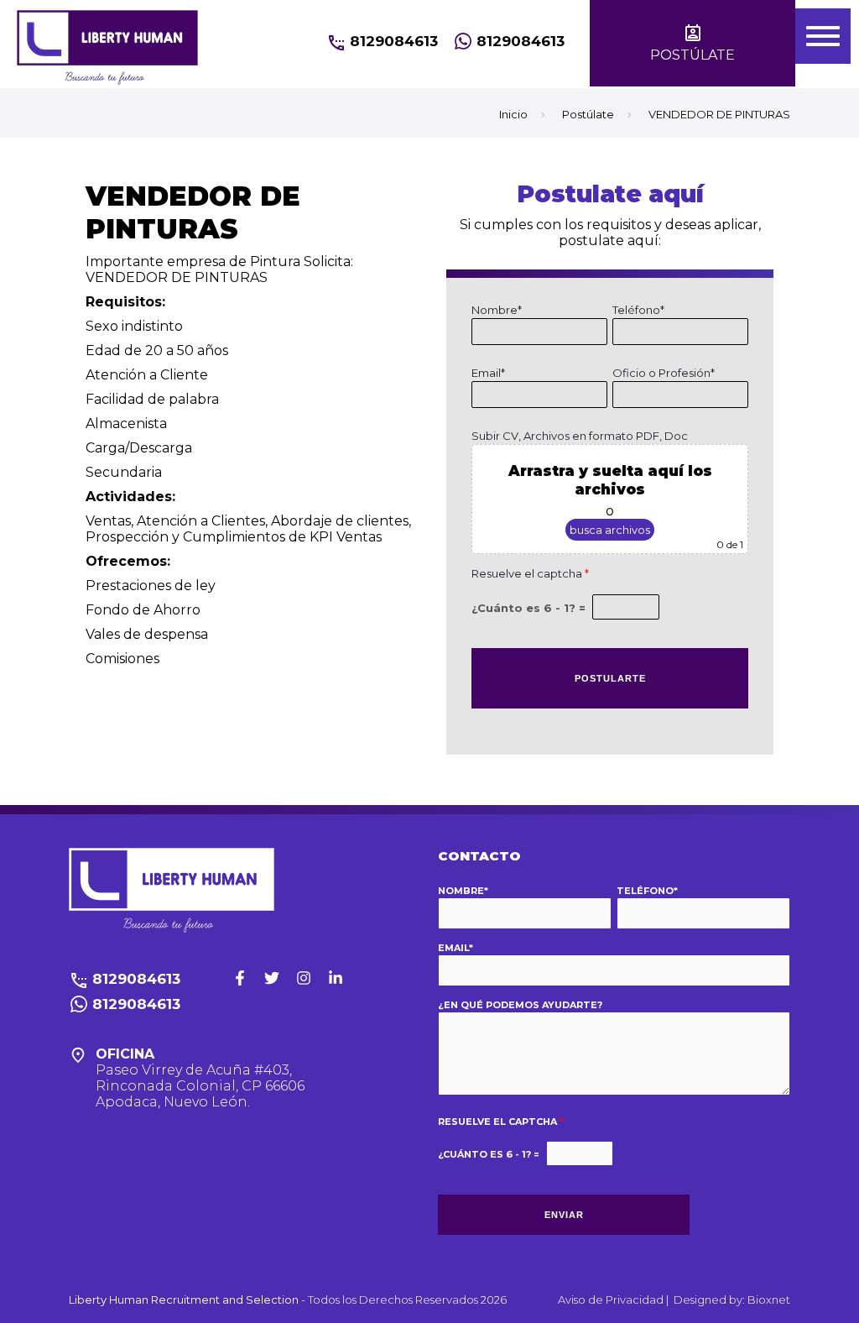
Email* (488, 372)
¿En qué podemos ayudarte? (520, 1005)
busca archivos (610, 529)
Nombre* (496, 309)
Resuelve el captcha (530, 573)
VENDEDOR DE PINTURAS (719, 114)
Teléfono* (638, 309)
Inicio (513, 114)
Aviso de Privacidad (612, 1299)
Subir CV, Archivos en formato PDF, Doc (579, 435)
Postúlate (588, 114)
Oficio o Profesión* (663, 372)
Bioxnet (768, 1299)
